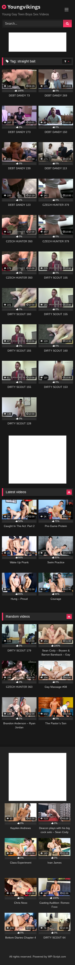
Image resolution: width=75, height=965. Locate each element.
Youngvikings (23, 6)
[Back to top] (63, 953)
